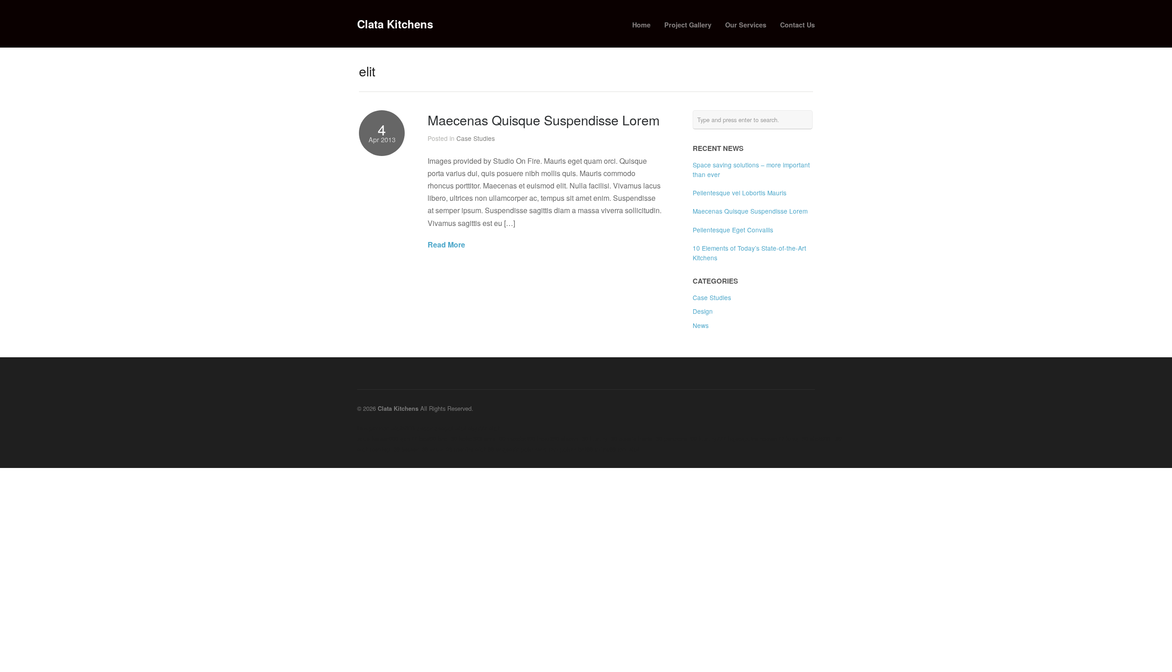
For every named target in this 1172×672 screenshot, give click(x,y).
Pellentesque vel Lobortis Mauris (740, 192)
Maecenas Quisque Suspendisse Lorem (544, 119)
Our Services (745, 24)
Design (703, 311)
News (701, 325)
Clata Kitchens (395, 24)
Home (641, 24)
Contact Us (797, 24)
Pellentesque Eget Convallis (733, 229)
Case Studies (475, 138)
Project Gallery (687, 24)
